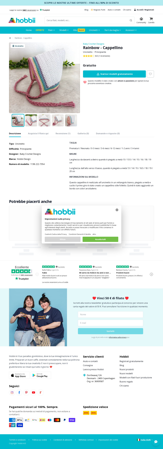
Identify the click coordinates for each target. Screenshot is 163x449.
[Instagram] (12, 393)
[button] (151, 20)
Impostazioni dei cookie (108, 440)
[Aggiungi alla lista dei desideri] (150, 74)
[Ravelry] (41, 393)
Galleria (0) (83, 133)
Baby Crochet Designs (93, 43)
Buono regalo (126, 381)
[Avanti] (76, 77)
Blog (86, 10)
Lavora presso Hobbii (93, 369)
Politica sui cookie (39, 440)
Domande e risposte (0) (108, 133)
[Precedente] (12, 77)
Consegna (88, 365)
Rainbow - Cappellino (23, 38)
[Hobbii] (22, 20)
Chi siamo (127, 10)
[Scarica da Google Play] (41, 375)
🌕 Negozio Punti (98, 10)
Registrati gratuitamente (131, 361)
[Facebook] (19, 393)
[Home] (10, 38)
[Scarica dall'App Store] (19, 375)
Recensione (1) (63, 133)
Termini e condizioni (17, 440)
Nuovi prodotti (127, 369)
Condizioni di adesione (63, 440)
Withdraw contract (86, 440)
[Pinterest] (26, 393)
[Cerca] (130, 20)
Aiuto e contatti (114, 10)
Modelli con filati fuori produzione (136, 377)
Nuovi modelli (126, 373)
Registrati (149, 10)
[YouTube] (33, 393)
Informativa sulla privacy (118, 337)
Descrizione (15, 133)
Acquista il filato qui (38, 133)
